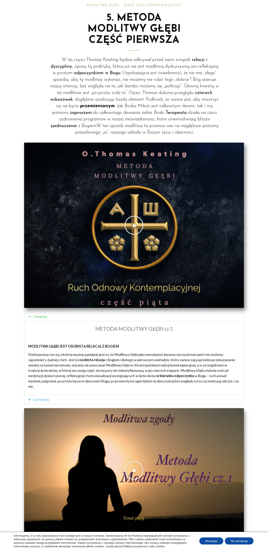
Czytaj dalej (41, 399)
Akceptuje (211, 541)
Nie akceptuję (239, 541)
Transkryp (40, 316)
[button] (134, 225)
